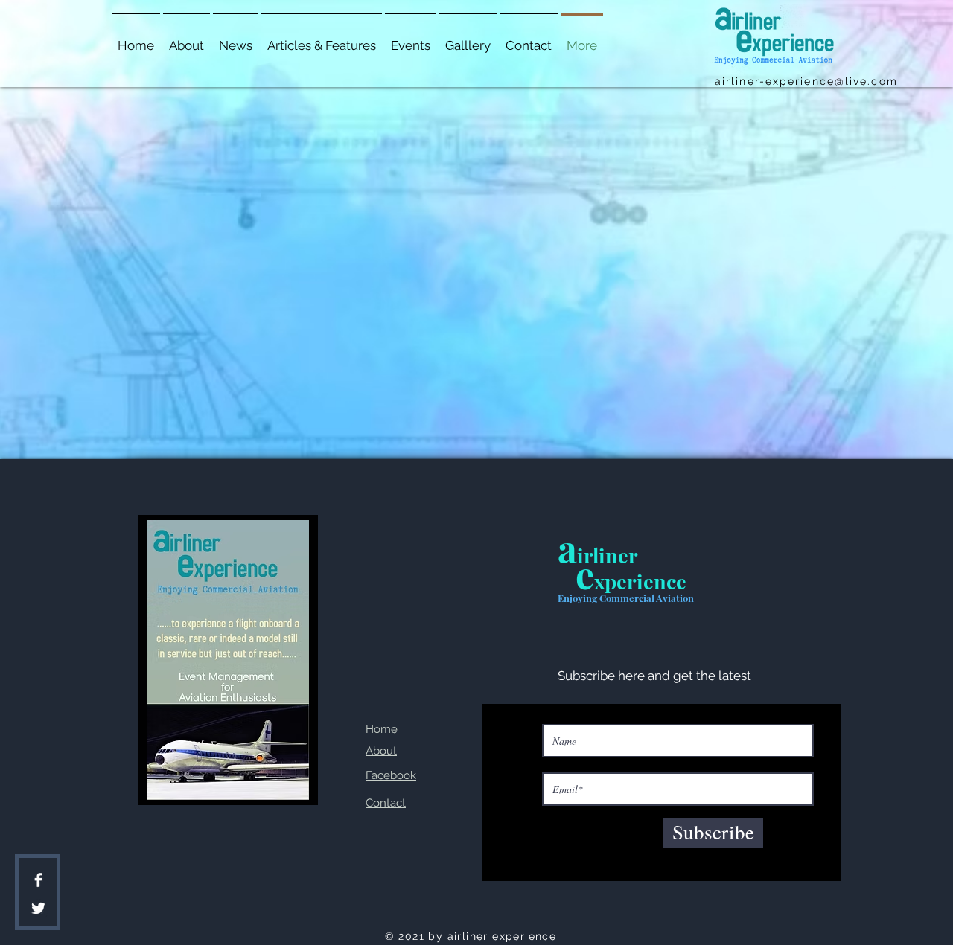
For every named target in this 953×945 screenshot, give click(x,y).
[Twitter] (38, 908)
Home (382, 729)
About (381, 750)
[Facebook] (38, 880)
